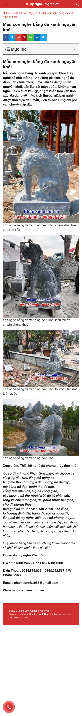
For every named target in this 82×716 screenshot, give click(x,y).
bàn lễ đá (61, 509)
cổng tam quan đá (16, 491)
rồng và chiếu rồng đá (19, 500)
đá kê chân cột (58, 495)
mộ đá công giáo (44, 491)
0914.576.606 (20, 617)
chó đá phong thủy (17, 504)
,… (73, 517)
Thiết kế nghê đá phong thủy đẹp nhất (48, 465)
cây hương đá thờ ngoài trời (24, 495)
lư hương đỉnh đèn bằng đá (23, 513)
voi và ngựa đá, (57, 513)
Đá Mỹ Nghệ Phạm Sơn (42, 4)
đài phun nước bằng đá (55, 500)
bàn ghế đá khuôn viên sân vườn (28, 509)
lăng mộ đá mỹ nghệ (18, 517)
